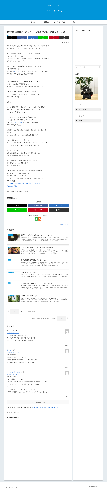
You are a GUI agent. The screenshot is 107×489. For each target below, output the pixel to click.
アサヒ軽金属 (18, 122)
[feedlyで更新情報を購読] (36, 219)
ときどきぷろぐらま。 (14, 372)
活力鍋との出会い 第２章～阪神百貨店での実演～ (24, 183)
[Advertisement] (20, 435)
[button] (64, 37)
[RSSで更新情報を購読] (39, 219)
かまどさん (17, 71)
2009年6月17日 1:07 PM (13, 374)
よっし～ (9, 350)
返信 (67, 345)
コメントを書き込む (38, 402)
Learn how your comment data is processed (45, 407)
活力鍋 (9, 198)
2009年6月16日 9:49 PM (13, 352)
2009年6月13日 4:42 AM (13, 333)
